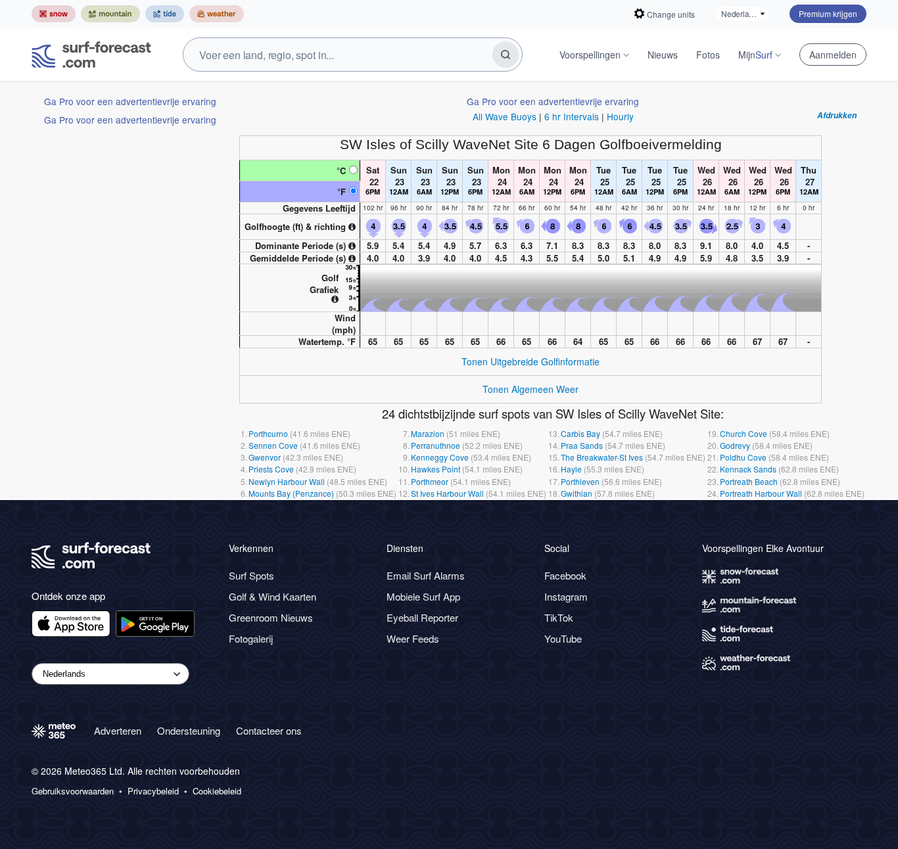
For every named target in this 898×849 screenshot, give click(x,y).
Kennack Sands (748, 468)
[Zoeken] (505, 54)
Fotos (708, 54)
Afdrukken (837, 115)
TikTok (558, 617)
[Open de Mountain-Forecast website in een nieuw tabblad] (110, 13)
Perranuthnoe (435, 445)
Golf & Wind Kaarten (272, 596)
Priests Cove (271, 468)
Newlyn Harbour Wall (286, 481)
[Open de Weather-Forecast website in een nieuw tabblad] (216, 13)
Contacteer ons (269, 730)
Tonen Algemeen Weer (531, 389)
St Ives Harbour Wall (447, 493)
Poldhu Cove (743, 457)
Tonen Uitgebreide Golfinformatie (530, 361)
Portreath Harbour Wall (761, 493)
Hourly (620, 116)
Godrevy (735, 445)
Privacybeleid (153, 791)
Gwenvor (264, 457)
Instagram (566, 596)
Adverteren (117, 730)
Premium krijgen (828, 13)
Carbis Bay (580, 433)
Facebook (565, 575)
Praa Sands (582, 445)
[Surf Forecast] (91, 54)
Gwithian (576, 493)
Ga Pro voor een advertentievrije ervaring (130, 101)
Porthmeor (429, 481)
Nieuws (663, 54)
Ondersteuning (188, 730)
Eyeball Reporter (422, 617)
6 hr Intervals (571, 116)
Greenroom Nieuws (271, 617)
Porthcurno (268, 433)
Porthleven (580, 481)
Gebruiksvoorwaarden (73, 791)
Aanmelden (833, 54)
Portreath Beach (749, 481)
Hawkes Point (435, 468)
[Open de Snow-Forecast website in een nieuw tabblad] (54, 13)
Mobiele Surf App (423, 596)
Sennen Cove (273, 445)
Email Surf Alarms (426, 575)
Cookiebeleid (217, 791)
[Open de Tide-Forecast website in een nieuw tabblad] (164, 13)
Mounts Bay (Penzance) (291, 493)
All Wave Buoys (504, 116)
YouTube (563, 638)
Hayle (571, 468)
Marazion (427, 433)
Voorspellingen (590, 54)
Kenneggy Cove (440, 457)
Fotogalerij (251, 638)
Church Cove (743, 433)
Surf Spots (251, 575)
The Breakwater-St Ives (602, 457)
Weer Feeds (413, 638)
